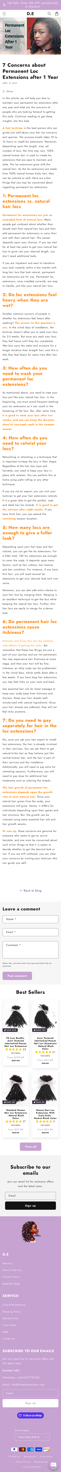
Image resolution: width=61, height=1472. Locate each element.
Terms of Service (12, 1270)
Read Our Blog (11, 1283)
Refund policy (30, 1456)
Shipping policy (41, 1461)
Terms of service (23, 1461)
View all (30, 1147)
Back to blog (33, 890)
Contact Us (9, 1338)
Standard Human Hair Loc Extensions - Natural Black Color (15, 1114)
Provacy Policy (11, 1276)
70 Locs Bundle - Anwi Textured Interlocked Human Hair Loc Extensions (15, 1042)
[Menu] (4, 13)
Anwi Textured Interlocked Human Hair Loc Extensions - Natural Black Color (45, 1043)
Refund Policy (10, 1318)
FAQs (6, 1332)
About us (8, 1263)
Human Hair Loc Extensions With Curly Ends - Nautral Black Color (45, 1114)
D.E (18, 1456)
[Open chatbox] (53, 1465)
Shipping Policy (12, 1311)
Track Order (9, 1325)
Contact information (32, 1466)
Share (9, 91)
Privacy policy (46, 1456)
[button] (49, 13)
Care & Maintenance (14, 1304)
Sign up (30, 1206)
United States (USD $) (28, 1437)
